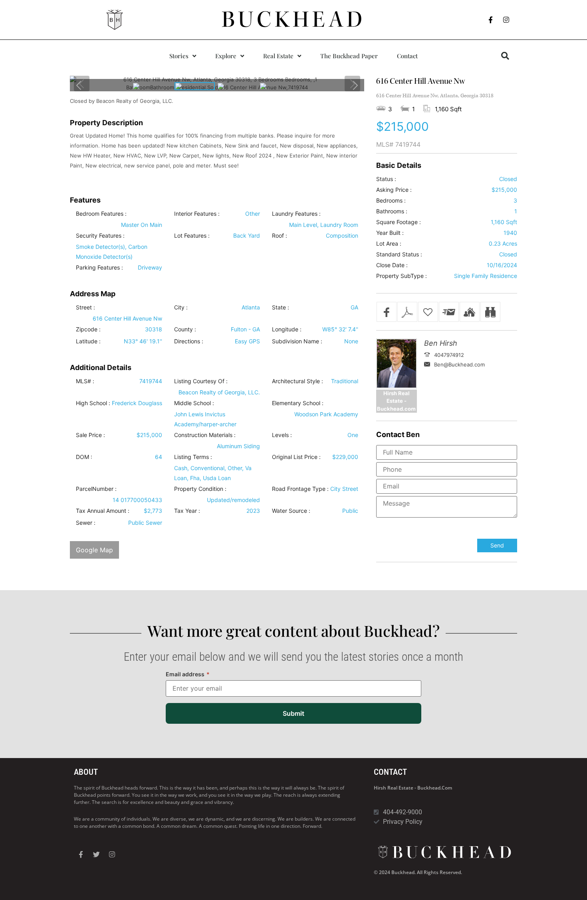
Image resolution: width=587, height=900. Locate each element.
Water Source (289, 511)
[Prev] (79, 85)
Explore (225, 56)
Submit (293, 713)
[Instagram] (506, 20)
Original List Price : (296, 457)
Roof (278, 235)
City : (181, 307)
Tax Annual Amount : (102, 511)
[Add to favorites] (428, 311)
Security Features (98, 235)
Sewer (84, 523)
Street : (85, 307)
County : (185, 329)
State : (280, 307)
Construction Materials (203, 435)
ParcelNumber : (96, 489)
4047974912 (449, 355)
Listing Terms (191, 457)
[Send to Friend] (448, 311)
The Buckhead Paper (349, 56)
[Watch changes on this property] (490, 311)
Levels (280, 435)
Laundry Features (294, 214)
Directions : (188, 341)
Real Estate (278, 56)
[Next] (355, 85)
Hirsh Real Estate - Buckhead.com (413, 787)
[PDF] (407, 311)
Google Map (94, 550)
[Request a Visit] (469, 311)
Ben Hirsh (440, 343)
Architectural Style (296, 381)
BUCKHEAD (294, 19)
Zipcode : (88, 329)
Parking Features (98, 267)
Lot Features (190, 235)
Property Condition (198, 489)
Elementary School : (297, 403)
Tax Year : (187, 511)
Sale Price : (90, 435)
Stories (178, 56)
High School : (93, 403)
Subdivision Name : (297, 341)
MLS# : (85, 381)
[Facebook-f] (491, 20)
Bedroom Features (99, 214)
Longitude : (286, 329)
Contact (407, 56)
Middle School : (194, 403)
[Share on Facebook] (386, 311)
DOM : (84, 457)
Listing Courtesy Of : (201, 381)
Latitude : (88, 341)
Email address (188, 674)
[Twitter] (96, 854)
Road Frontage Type (298, 489)
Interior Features (195, 214)
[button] (505, 56)
